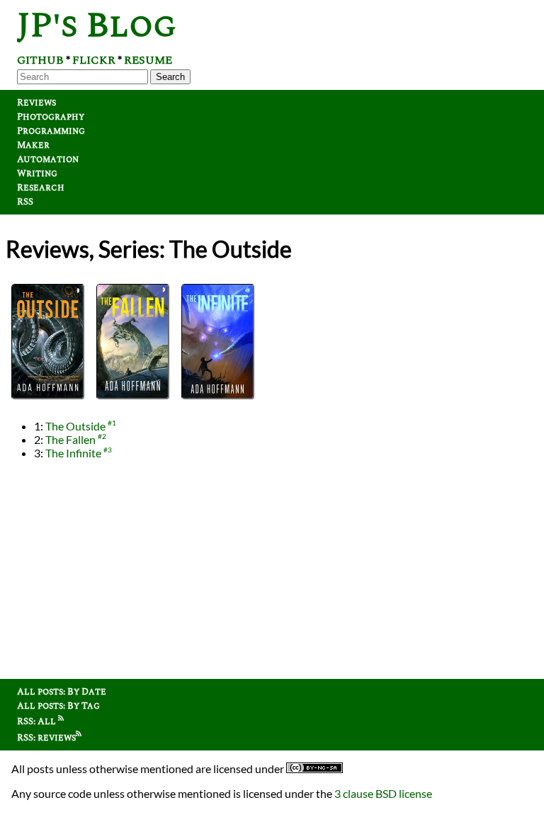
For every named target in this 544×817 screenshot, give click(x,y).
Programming (51, 131)
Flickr (93, 60)
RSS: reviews (46, 738)
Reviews (36, 103)
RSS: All (37, 721)
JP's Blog (96, 26)
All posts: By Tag (58, 706)
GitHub (40, 60)
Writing (37, 173)
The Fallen (70, 439)
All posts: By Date (61, 692)
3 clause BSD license (383, 793)
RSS (25, 202)
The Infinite (73, 452)
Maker (33, 145)
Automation (48, 159)
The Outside (75, 426)
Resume (148, 60)
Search (170, 77)
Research (40, 188)
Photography (50, 117)
